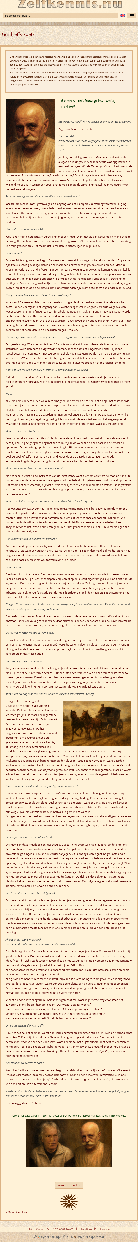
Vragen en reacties (69, 1185)
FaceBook (86, 1229)
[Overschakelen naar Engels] (122, 15)
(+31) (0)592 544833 (63, 1229)
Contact (40, 1229)
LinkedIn (105, 1229)
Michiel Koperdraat (90, 1237)
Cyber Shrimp (50, 1237)
